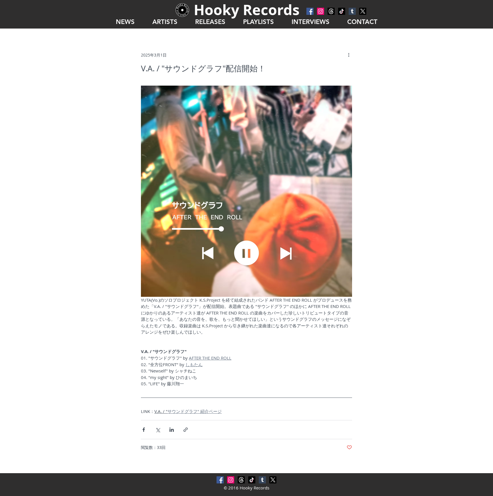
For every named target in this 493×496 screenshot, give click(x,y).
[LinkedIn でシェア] (171, 429)
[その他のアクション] (348, 54)
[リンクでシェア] (185, 429)
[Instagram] (320, 11)
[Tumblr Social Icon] (352, 11)
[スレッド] (331, 11)
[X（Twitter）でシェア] (157, 429)
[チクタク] (341, 11)
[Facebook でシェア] (143, 429)
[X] (362, 11)
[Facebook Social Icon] (310, 11)
